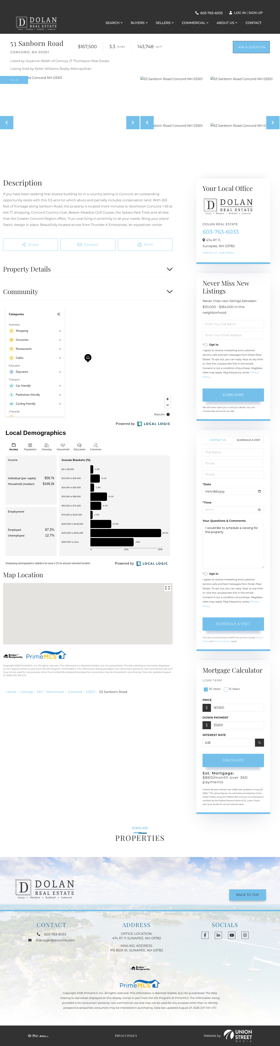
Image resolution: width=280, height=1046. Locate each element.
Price (207, 700)
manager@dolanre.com (55, 940)
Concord (75, 692)
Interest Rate (214, 735)
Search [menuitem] (113, 23)
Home (11, 692)
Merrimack (55, 692)
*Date (207, 484)
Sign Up (255, 13)
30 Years (215, 689)
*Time (207, 502)
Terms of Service (222, 641)
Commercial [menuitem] (193, 23)
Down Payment (215, 717)
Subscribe (233, 395)
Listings (26, 692)
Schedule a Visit (248, 440)
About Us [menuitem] (225, 23)
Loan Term (212, 680)
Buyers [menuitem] (138, 23)
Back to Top (247, 895)
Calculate (233, 760)
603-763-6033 (211, 13)
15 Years (234, 689)
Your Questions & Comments (224, 521)
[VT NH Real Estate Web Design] (238, 1036)
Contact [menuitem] (254, 23)
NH (39, 692)
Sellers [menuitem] (163, 23)
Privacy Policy (126, 1036)
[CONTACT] (251, 47)
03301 (90, 692)
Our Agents (226, 252)
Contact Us (210, 252)
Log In (240, 13)
